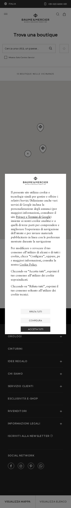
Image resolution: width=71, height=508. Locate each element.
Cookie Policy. (28, 264)
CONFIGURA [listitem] (35, 320)
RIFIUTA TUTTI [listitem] (35, 311)
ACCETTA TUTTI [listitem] (35, 329)
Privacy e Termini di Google (33, 217)
